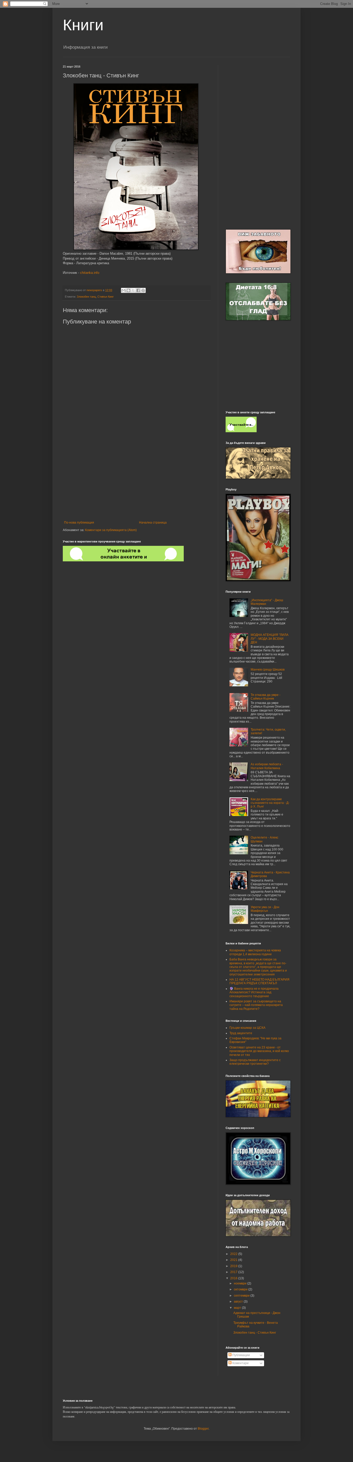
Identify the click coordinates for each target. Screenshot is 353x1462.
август (239, 1301)
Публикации (241, 1355)
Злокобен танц (86, 296)
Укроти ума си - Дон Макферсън (265, 909)
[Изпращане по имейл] (123, 290)
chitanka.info (89, 273)
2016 (234, 1278)
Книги (83, 25)
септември (242, 1295)
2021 (234, 1260)
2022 (234, 1254)
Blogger (203, 1428)
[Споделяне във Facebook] (138, 290)
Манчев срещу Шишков (268, 669)
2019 (234, 1266)
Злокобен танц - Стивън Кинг (254, 1332)
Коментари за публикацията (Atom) (111, 530)
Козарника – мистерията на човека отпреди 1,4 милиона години (255, 952)
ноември (240, 1283)
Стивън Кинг (105, 296)
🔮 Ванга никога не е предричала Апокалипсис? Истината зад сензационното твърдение (254, 992)
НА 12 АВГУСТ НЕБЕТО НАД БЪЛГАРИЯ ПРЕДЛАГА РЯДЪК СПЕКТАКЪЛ (259, 981)
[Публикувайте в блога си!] (128, 290)
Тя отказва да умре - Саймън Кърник (265, 696)
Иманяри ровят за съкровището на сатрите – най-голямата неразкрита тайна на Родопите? (256, 1005)
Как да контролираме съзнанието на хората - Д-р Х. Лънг (270, 803)
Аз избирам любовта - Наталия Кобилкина (267, 766)
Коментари (240, 1363)
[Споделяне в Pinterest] (143, 290)
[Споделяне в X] (133, 290)
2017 (234, 1272)
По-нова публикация (79, 522)
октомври (241, 1289)
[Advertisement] (136, 478)
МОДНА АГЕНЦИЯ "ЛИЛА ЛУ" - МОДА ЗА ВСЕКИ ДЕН (269, 638)
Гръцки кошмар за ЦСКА (247, 1028)
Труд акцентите (240, 1033)
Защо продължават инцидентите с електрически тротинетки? (255, 1062)
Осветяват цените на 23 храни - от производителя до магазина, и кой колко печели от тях (259, 1051)
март (238, 1308)
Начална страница (153, 522)
